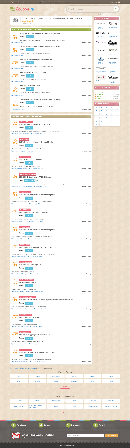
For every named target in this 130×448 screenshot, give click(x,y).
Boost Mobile (56, 376)
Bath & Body (100, 93)
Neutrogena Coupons (113, 81)
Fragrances (100, 94)
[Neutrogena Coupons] (113, 77)
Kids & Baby (56, 401)
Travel (74, 401)
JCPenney (79, 14)
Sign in (110, 2)
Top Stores (14, 2)
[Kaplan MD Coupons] (101, 58)
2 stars (25, 21)
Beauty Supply (32, 368)
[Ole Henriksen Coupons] (113, 58)
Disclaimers (66, 2)
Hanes (111, 381)
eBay (84, 14)
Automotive (110, 401)
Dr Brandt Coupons (113, 46)
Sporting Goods (92, 406)
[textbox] (85, 435)
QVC (92, 381)
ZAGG (56, 381)
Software (37, 401)
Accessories (93, 401)
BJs (19, 376)
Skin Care (99, 98)
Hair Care (99, 96)
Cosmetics (99, 91)
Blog (34, 2)
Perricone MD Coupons (100, 27)
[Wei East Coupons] (101, 77)
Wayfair (111, 376)
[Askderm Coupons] (101, 42)
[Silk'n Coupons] (113, 23)
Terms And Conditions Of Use (53, 2)
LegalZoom (102, 14)
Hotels (56, 406)
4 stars (30, 21)
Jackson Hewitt (94, 14)
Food (74, 406)
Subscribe (112, 435)
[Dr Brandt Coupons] (113, 42)
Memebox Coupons (100, 37)
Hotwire (37, 376)
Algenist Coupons (100, 54)
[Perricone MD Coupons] (101, 23)
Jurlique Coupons (112, 54)
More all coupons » (21, 133)
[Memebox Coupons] (101, 32)
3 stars (27, 21)
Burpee (19, 381)
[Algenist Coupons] (101, 50)
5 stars (32, 21)
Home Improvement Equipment (35, 406)
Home (11, 368)
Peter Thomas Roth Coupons (101, 72)
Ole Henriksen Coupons (112, 62)
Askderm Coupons (101, 46)
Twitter (47, 425)
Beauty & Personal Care (21, 368)
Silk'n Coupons (113, 27)
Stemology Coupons (113, 72)
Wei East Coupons (101, 81)
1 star (23, 21)
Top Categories (22, 2)
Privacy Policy (40, 2)
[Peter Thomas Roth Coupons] (101, 68)
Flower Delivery (19, 406)
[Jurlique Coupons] (113, 50)
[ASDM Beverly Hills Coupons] (113, 32)
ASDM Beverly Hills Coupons (113, 37)
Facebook (21, 425)
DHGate (37, 381)
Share (23, 42)
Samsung (74, 381)
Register (115, 2)
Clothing (19, 401)
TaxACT (74, 376)
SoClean (92, 376)
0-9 (96, 107)
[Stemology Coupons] (113, 68)
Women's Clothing (111, 406)
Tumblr (102, 425)
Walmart (88, 14)
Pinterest (75, 425)
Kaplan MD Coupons (101, 62)
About (29, 2)
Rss (119, 2)
